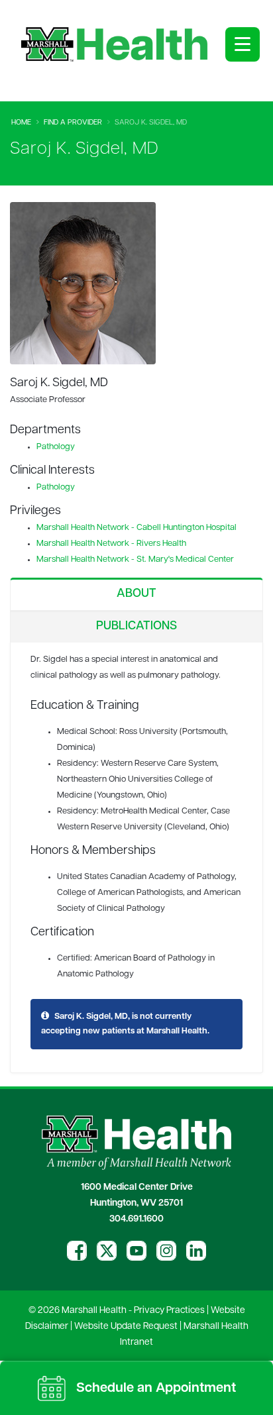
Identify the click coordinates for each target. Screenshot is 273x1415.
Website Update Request (126, 1327)
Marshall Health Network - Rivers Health (111, 543)
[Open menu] (242, 44)
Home (21, 123)
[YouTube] (136, 1251)
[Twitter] (107, 1251)
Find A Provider (73, 123)
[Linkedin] (196, 1251)
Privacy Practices (169, 1311)
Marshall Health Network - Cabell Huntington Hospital (136, 527)
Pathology (55, 447)
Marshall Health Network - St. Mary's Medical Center (135, 559)
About (136, 594)
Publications (136, 627)
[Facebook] (77, 1251)
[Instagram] (166, 1251)
